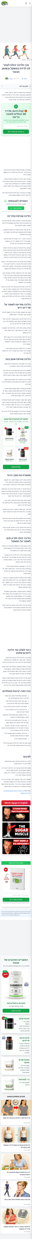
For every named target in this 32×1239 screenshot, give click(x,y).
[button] (16, 86)
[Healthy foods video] (16, 814)
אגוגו (11, 78)
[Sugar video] (16, 830)
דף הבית (30, 60)
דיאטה (24, 60)
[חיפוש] (26, 3)
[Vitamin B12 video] (16, 846)
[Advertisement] (16, 25)
